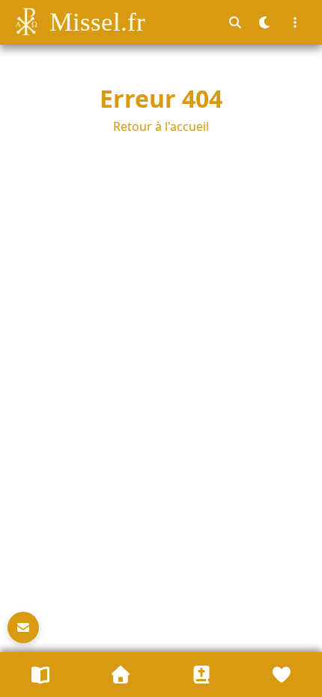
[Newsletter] (23, 627)
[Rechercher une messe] (235, 22)
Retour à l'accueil (161, 126)
